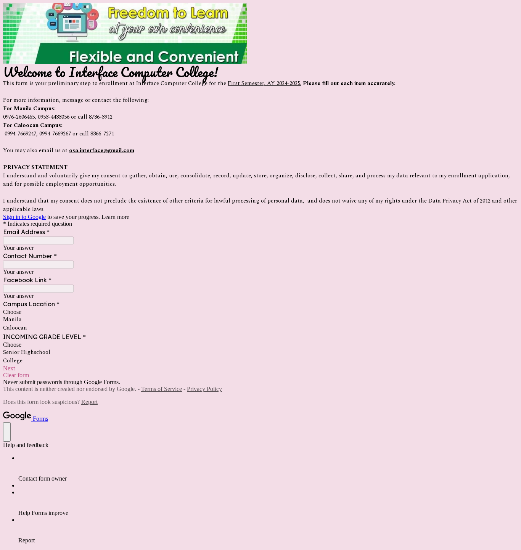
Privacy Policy (204, 389)
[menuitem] (268, 468)
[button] (260, 368)
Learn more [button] (115, 217)
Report (89, 402)
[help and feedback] (7, 432)
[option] (260, 312)
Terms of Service (161, 389)
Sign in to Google (24, 217)
